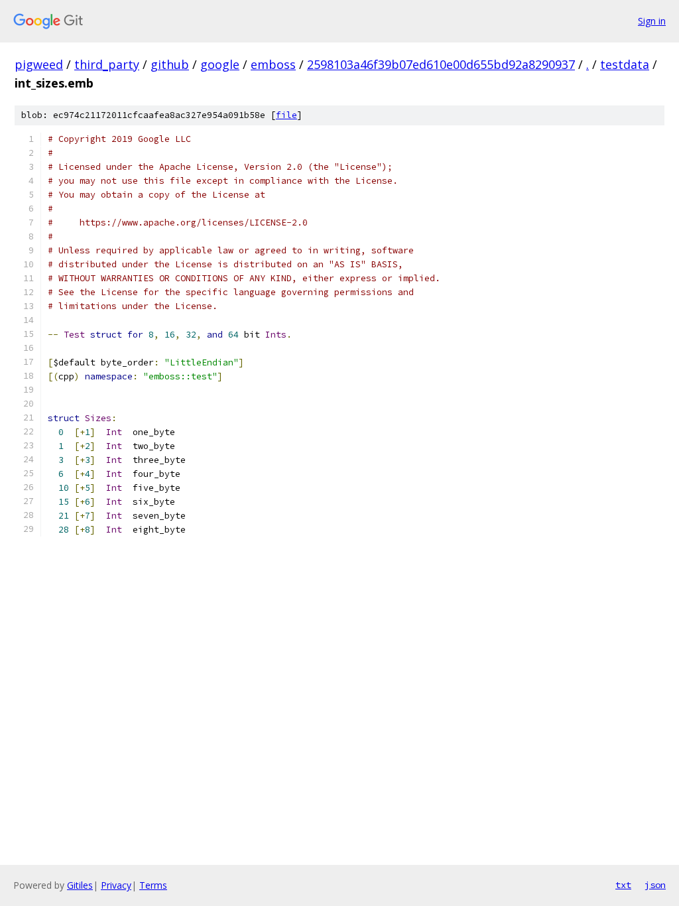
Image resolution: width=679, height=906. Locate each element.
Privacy (116, 885)
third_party (106, 64)
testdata (624, 64)
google (219, 64)
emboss (273, 64)
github (170, 64)
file (286, 115)
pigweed (39, 64)
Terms (153, 885)
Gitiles (80, 885)
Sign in (652, 21)
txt (623, 885)
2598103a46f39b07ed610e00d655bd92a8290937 (441, 64)
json (655, 885)
